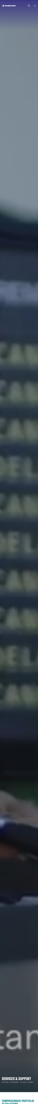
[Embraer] (9, 6)
